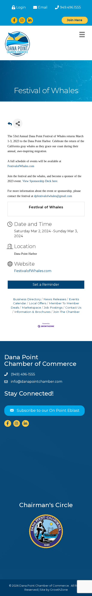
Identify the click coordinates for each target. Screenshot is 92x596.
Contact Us (73, 307)
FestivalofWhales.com (20, 166)
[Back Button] (10, 124)
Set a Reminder (46, 285)
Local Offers (37, 303)
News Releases (54, 299)
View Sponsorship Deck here (39, 181)
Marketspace (31, 307)
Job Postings (53, 307)
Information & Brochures (32, 311)
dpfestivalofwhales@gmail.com (53, 196)
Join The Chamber (66, 311)
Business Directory (27, 299)
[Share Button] (17, 123)
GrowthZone (59, 589)
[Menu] (82, 34)
